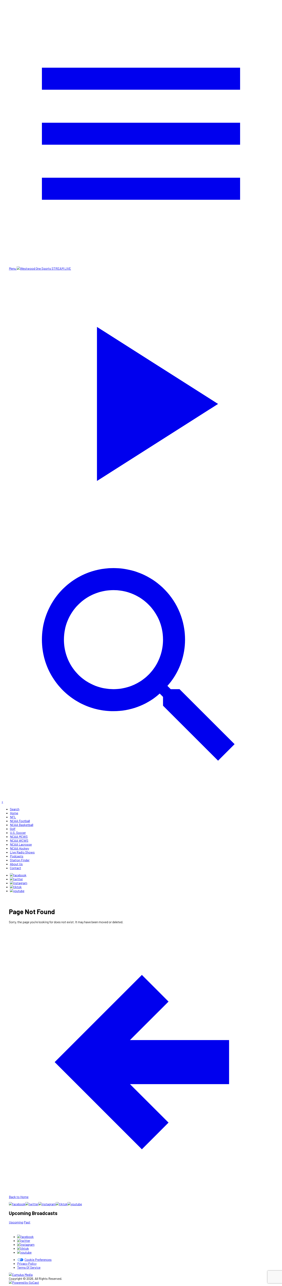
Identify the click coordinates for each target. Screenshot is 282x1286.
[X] (16, 879)
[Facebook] (18, 875)
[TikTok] (16, 887)
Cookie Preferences (38, 1259)
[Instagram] (18, 883)
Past (27, 1222)
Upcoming (16, 1222)
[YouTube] (17, 891)
